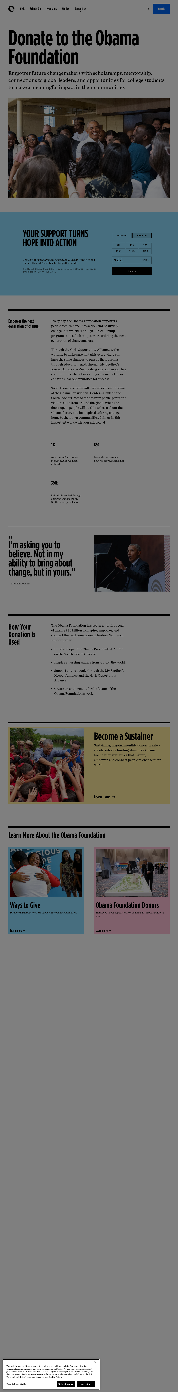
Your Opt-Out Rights (16, 1384)
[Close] (95, 1362)
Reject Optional (66, 1384)
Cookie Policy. (55, 1377)
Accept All (86, 1384)
